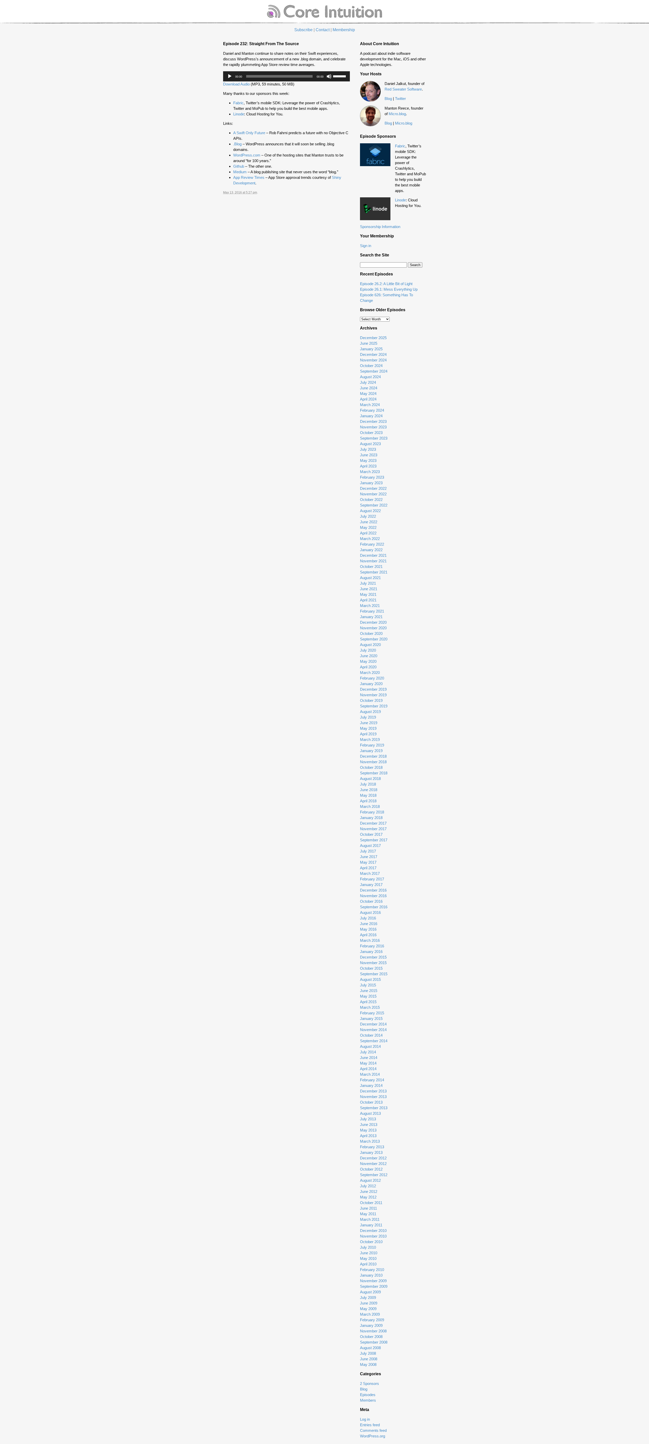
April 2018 (368, 801)
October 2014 (371, 1035)
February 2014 (372, 1080)
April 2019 (368, 734)
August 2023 (370, 444)
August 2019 (370, 711)
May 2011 (368, 1214)
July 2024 (368, 382)
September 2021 (373, 572)
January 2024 (371, 416)
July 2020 (368, 650)
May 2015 (368, 996)
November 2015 (373, 963)
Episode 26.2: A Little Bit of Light (386, 284)
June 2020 (368, 656)
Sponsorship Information (380, 226)
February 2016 (372, 946)
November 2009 (373, 1281)
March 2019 (370, 739)
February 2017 (372, 879)
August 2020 (370, 644)
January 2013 (371, 1152)
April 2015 (368, 1002)
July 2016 (368, 918)
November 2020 (373, 628)
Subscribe (303, 30)
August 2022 (370, 511)
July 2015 (368, 985)
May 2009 (368, 1309)
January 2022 (371, 550)
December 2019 (373, 689)
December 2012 (373, 1158)
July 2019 (368, 717)
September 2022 (373, 505)
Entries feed (370, 1425)
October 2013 (371, 1102)
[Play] (229, 76)
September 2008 (373, 1342)
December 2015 (373, 957)
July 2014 (368, 1052)
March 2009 (370, 1314)
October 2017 (371, 834)
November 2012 (373, 1163)
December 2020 (373, 622)
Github (238, 166)
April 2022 (368, 533)
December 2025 (373, 338)
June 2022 (368, 522)
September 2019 (373, 706)
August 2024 (370, 377)
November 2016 (373, 896)
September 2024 (373, 371)
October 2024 (371, 365)
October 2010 (371, 1242)
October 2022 (371, 499)
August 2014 (370, 1046)
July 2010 (368, 1247)
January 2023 (371, 483)
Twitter (400, 98)
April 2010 (368, 1264)
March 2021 (370, 605)
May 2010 (368, 1258)
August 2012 (370, 1180)
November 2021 (373, 561)
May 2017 (368, 862)
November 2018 (373, 762)
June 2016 (368, 923)
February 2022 (372, 544)
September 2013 (373, 1108)
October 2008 (371, 1336)
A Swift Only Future (249, 133)
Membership (344, 30)
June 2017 (368, 857)
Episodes (367, 1395)
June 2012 (368, 1191)
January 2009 (371, 1325)
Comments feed (373, 1430)
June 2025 (368, 343)
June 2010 (368, 1253)
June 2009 (368, 1303)
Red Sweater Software (403, 89)
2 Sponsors (369, 1383)
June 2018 (368, 790)
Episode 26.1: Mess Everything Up (389, 289)
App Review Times (248, 177)
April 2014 (368, 1069)
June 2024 (368, 388)
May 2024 (368, 393)
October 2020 (371, 633)
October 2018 (371, 767)
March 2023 (370, 471)
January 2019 (371, 751)
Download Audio (236, 84)
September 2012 (373, 1175)
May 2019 (368, 728)
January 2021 (371, 617)
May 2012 (368, 1197)
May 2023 (368, 460)
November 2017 (373, 829)
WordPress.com (246, 155)
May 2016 (368, 929)
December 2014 (373, 1024)
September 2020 (373, 639)
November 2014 (373, 1030)
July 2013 (368, 1119)
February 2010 (372, 1269)
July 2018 (368, 784)
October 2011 (371, 1203)
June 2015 (368, 990)
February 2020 (372, 678)
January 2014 (371, 1085)
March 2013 (370, 1141)
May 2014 (368, 1063)
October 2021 (371, 566)
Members (368, 1400)
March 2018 (370, 806)
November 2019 (373, 695)
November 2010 (373, 1236)
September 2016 (373, 907)
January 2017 (371, 884)
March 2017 (370, 873)
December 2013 (373, 1091)
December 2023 (373, 421)
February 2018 (372, 812)
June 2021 (368, 589)
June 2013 (368, 1124)
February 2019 (372, 745)
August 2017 (370, 845)
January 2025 (371, 349)
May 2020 (368, 661)
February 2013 (372, 1147)
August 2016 (370, 912)
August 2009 (370, 1292)
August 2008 (370, 1348)
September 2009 (373, 1286)
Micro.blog (397, 114)
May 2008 (368, 1364)
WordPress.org (372, 1436)
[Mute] (329, 76)
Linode (238, 114)
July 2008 (368, 1353)
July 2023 (368, 449)
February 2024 (372, 410)
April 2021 (368, 600)
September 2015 (373, 974)
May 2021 (368, 594)
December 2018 (373, 756)
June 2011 (368, 1208)
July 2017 (368, 851)
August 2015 (370, 979)
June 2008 (368, 1359)
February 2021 (372, 611)
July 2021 (368, 583)
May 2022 (368, 527)
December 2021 (373, 555)
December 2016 (373, 890)
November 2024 (373, 360)
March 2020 (370, 672)
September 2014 (373, 1041)
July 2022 (368, 516)
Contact (323, 30)
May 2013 (368, 1130)
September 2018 (373, 773)
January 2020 (371, 684)
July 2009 (368, 1297)
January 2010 (371, 1275)
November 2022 (373, 494)
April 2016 (368, 935)
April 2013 (368, 1136)
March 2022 (370, 538)
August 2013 (370, 1113)
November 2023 (373, 427)
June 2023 (368, 455)
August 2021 (370, 578)
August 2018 (370, 778)
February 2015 (372, 1013)
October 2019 (371, 700)
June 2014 (368, 1057)
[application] (286, 76)
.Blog (238, 144)
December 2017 (373, 823)
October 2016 (371, 901)
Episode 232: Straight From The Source (261, 44)
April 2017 (368, 868)
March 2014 (370, 1074)
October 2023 (371, 432)
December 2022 (373, 488)
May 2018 (368, 795)
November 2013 (373, 1096)
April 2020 (368, 667)
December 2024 (373, 354)
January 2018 (371, 817)
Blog (388, 98)
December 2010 (373, 1230)
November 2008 (373, 1331)
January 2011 (371, 1225)
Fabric (238, 103)
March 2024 (370, 405)
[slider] (340, 75)
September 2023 (373, 438)
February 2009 (372, 1320)
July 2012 (368, 1186)
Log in (365, 1419)
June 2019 (368, 723)
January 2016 (371, 951)
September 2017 (373, 840)
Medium (240, 172)
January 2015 (371, 1018)
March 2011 (370, 1219)
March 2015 (370, 1007)
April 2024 (368, 399)
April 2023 (368, 466)
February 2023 (372, 477)
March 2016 (370, 940)
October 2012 (371, 1169)
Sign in (365, 245)
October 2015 (371, 968)
